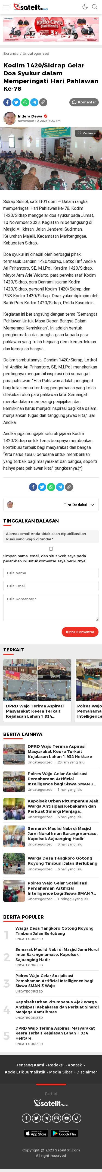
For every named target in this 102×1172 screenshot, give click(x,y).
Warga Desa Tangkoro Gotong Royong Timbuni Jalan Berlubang (62, 861)
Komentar (87, 102)
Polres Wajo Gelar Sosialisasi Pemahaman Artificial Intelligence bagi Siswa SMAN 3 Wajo (60, 781)
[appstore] (36, 1133)
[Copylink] (43, 102)
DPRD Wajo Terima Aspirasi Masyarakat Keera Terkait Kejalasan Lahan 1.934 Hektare (35, 714)
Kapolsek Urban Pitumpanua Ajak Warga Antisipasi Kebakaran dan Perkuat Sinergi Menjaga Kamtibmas (63, 809)
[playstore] (64, 1133)
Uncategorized (36, 53)
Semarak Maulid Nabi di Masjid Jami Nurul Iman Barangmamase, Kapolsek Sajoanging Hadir (63, 833)
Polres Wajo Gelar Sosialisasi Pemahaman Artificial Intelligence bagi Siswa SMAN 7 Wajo (60, 891)
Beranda (10, 53)
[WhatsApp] (25, 102)
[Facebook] (7, 102)
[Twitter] (16, 102)
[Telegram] (34, 102)
